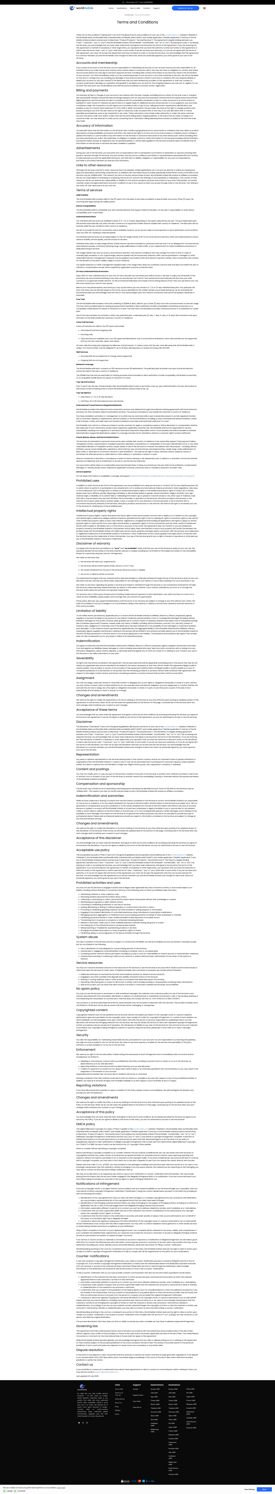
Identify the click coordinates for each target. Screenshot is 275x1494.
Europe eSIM (155, 1389)
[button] (5, 1491)
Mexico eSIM (155, 1404)
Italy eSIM (154, 1397)
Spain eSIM (155, 1416)
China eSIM (172, 1419)
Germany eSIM (156, 1412)
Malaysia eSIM (174, 1435)
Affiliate (117, 1410)
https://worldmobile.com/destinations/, (148, 476)
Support (156, 8)
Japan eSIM (173, 1427)
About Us (118, 1403)
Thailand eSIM (156, 1408)
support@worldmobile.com (106, 1372)
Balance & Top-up (119, 1394)
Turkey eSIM (155, 1400)
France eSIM (173, 1431)
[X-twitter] (83, 1422)
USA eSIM (154, 1393)
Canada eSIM (173, 1438)
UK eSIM (172, 1423)
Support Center (138, 1395)
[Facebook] (79, 1422)
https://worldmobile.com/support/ (180, 476)
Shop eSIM (119, 1389)
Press (117, 1414)
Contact (146, 8)
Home (111, 8)
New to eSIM (135, 8)
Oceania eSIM (173, 1474)
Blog (116, 1406)
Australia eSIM (173, 1448)
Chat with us (137, 1407)
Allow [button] (264, 1489)
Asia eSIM (154, 1419)
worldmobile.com (172, 35)
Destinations (122, 8)
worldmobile (129, 15)
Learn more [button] (61, 1488)
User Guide (137, 1401)
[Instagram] (87, 1422)
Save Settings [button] (250, 1489)
